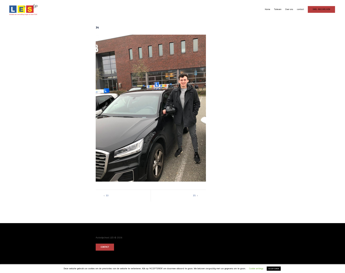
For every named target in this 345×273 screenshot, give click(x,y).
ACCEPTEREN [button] (273, 269)
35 (194, 195)
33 (107, 195)
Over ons (289, 9)
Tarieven (277, 9)
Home (267, 9)
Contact (105, 247)
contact (300, 9)
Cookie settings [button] (256, 268)
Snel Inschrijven (321, 9)
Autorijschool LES (105, 237)
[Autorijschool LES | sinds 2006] (23, 9)
